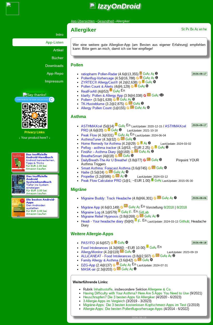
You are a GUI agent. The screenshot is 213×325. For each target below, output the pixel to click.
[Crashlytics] (163, 82)
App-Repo (55, 73)
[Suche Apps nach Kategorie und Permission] (196, 29)
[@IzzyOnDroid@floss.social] (93, 6)
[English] (200, 29)
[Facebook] (170, 96)
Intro (59, 34)
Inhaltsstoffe (103, 289)
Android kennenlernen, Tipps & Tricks (40, 161)
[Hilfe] (205, 29)
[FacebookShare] (164, 86)
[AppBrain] (148, 74)
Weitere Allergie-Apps (92, 233)
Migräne (78, 189)
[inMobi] (173, 86)
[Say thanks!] (34, 94)
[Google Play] (144, 74)
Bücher (57, 58)
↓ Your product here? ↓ (34, 138)
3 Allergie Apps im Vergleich (104, 301)
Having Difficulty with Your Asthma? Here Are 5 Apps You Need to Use (136, 293)
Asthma (78, 116)
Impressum (54, 81)
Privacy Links (34, 132)
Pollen (77, 65)
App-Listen (54, 42)
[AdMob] (153, 144)
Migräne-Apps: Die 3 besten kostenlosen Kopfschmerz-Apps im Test (134, 305)
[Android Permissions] (187, 29)
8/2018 (169, 207)
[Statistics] (183, 29)
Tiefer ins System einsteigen (38, 185)
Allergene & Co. (159, 289)
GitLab (144, 212)
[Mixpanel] (149, 156)
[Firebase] (160, 74)
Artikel (58, 50)
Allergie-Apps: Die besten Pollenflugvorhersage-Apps (123, 309)
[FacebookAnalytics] (175, 96)
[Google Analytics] (137, 100)
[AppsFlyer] (158, 82)
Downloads (54, 66)
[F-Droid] (130, 212)
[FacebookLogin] (160, 86)
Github (184, 221)
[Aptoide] (152, 74)
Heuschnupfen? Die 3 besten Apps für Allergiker (119, 297)
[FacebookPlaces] (155, 252)
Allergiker (83, 30)
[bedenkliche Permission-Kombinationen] (192, 29)
